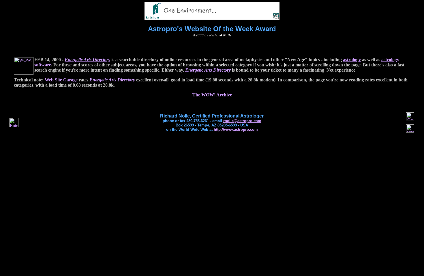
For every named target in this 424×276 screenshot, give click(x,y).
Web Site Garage (61, 79)
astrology (352, 59)
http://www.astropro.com (236, 129)
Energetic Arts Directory (87, 59)
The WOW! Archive (212, 94)
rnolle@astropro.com (242, 121)
